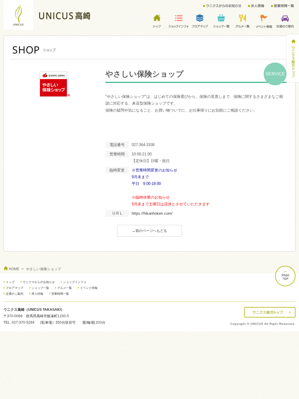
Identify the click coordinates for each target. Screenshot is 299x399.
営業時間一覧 (60, 293)
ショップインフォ (74, 282)
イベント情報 (89, 287)
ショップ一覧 (40, 287)
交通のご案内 (14, 293)
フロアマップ (14, 287)
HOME (14, 269)
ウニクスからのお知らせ (39, 282)
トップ (10, 282)
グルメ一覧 (64, 287)
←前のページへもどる (149, 231)
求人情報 (37, 293)
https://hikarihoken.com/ (152, 213)
